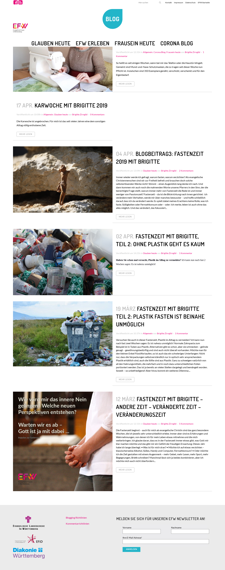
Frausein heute (173, 52)
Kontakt (168, 2)
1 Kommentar (185, 253)
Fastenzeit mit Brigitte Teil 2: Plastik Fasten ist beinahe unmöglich (160, 316)
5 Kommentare (186, 423)
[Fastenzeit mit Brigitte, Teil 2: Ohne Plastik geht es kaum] (62, 262)
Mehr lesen (125, 84)
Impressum (178, 2)
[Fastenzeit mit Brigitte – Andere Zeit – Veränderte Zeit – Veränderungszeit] (62, 441)
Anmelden (131, 549)
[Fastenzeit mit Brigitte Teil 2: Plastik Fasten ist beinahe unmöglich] (62, 333)
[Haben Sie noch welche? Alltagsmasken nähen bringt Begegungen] (62, 56)
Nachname (176, 527)
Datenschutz (190, 2)
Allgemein (148, 52)
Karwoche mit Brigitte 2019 (71, 105)
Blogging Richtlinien (76, 517)
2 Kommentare (186, 170)
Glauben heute (61, 114)
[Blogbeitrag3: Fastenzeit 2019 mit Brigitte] (62, 179)
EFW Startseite (204, 2)
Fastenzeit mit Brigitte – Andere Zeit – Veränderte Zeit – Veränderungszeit (159, 406)
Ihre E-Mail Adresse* (132, 537)
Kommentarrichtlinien (77, 523)
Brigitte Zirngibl (192, 52)
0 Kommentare (97, 114)
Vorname (127, 527)
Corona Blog (159, 52)
